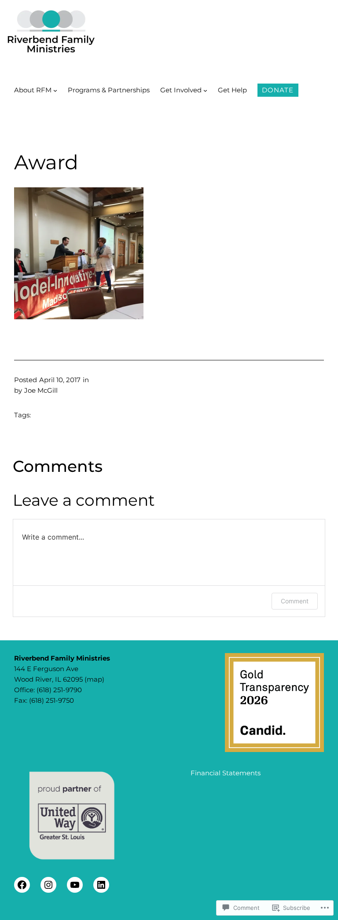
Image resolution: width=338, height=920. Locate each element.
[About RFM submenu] (55, 90)
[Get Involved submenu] (205, 90)
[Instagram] (48, 885)
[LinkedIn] (101, 885)
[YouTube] (75, 885)
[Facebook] (22, 885)
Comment (295, 601)
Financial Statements (226, 773)
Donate (278, 90)
